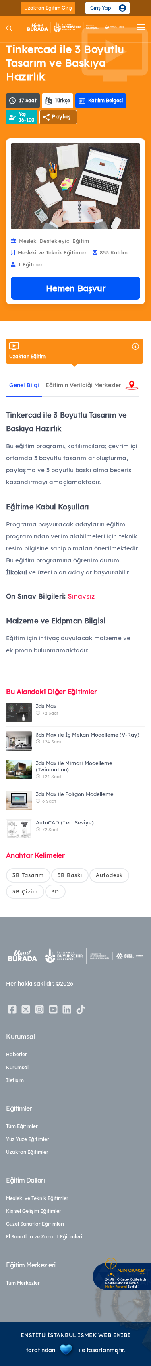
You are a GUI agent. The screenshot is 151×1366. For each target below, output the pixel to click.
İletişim (15, 1080)
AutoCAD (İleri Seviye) (65, 822)
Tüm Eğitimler (22, 1126)
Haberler (16, 1054)
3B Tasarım (28, 875)
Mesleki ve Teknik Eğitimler (37, 1198)
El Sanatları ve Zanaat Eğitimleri (44, 1237)
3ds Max (46, 706)
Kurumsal (17, 1067)
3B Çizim (25, 891)
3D (55, 891)
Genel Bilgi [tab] (24, 385)
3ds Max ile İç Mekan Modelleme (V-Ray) (87, 734)
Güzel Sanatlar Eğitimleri (35, 1224)
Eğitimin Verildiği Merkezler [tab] (83, 385)
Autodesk (109, 875)
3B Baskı (70, 875)
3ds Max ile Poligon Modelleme (75, 794)
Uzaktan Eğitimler (27, 1152)
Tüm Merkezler (23, 1283)
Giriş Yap (100, 8)
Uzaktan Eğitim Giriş (48, 8)
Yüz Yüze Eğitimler (27, 1139)
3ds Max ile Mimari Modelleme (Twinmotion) (74, 766)
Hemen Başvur (75, 288)
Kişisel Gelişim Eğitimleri (34, 1211)
